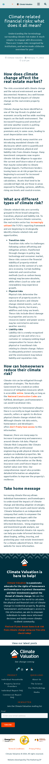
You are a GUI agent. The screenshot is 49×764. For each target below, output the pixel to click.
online (20, 393)
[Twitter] (27, 669)
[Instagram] (22, 669)
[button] (38, 4)
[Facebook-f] (17, 669)
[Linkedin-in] (32, 669)
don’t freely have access (22, 426)
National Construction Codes (23, 396)
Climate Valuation (16, 582)
